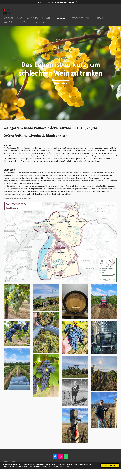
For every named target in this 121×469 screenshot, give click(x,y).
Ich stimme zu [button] (110, 465)
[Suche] (42, 22)
